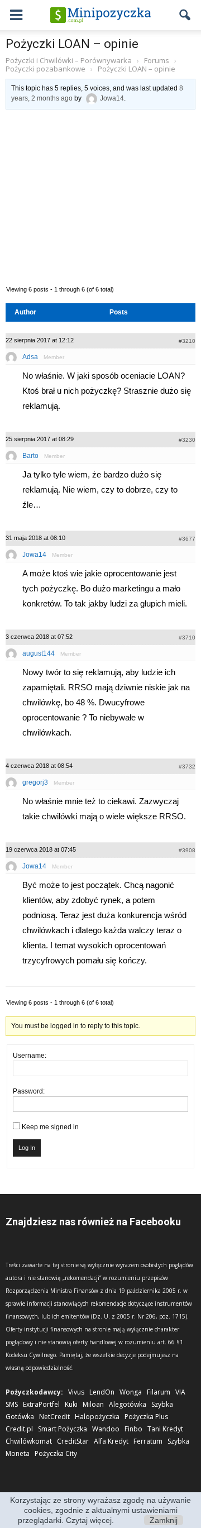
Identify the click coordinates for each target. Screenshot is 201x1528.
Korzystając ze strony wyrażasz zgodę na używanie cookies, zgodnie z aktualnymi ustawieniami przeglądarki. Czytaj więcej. (100, 1510)
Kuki (71, 1404)
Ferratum (147, 1441)
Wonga (130, 1392)
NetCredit (54, 1416)
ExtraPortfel (41, 1404)
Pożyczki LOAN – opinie (72, 44)
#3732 (187, 766)
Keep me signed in (50, 1127)
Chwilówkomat (29, 1441)
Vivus (76, 1392)
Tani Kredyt (165, 1429)
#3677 (187, 539)
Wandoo (105, 1429)
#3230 (187, 440)
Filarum (158, 1392)
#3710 (187, 637)
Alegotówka (127, 1404)
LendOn (101, 1392)
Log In (26, 1147)
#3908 (187, 850)
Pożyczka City (56, 1453)
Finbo (133, 1429)
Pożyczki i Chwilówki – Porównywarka (69, 60)
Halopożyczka (97, 1416)
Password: (29, 1091)
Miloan (93, 1404)
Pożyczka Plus (146, 1416)
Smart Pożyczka (62, 1429)
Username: (29, 1055)
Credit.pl (19, 1429)
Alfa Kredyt (111, 1441)
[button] (185, 15)
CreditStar (73, 1441)
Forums (156, 60)
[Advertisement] (100, 196)
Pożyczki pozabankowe (45, 69)
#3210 (187, 341)
